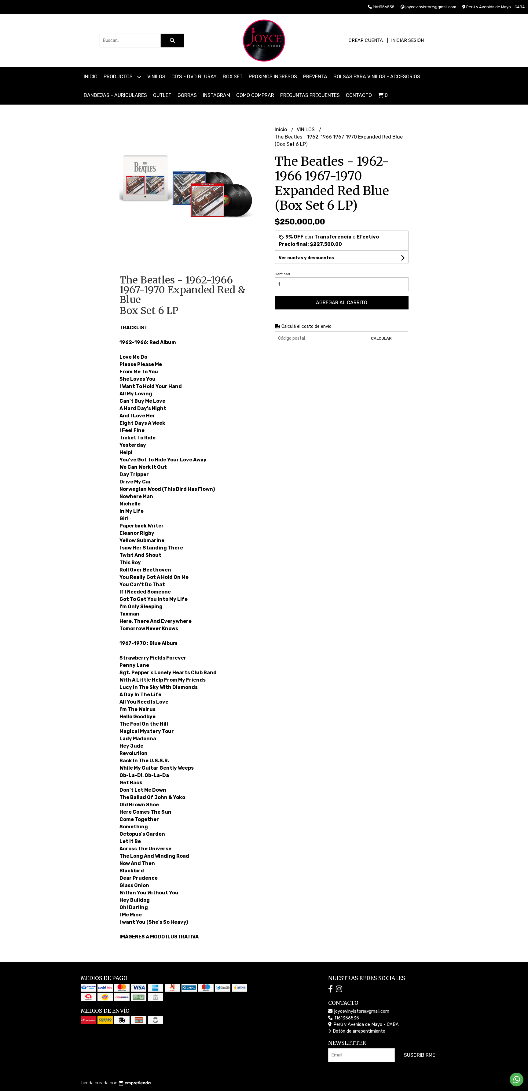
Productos (119, 77)
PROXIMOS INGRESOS (273, 77)
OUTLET (162, 95)
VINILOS (156, 77)
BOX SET (233, 77)
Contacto (359, 95)
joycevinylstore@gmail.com (361, 1011)
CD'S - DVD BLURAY (194, 77)
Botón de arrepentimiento (358, 1031)
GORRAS (187, 95)
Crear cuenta (366, 40)
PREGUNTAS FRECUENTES (310, 95)
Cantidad (282, 274)
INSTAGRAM (216, 95)
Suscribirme (419, 1055)
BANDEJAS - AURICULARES (115, 95)
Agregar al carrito (341, 302)
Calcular (381, 338)
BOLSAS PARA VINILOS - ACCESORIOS (376, 77)
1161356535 (346, 1018)
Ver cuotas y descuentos (306, 258)
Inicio (90, 77)
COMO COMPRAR (255, 95)
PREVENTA (315, 77)
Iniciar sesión (407, 40)
